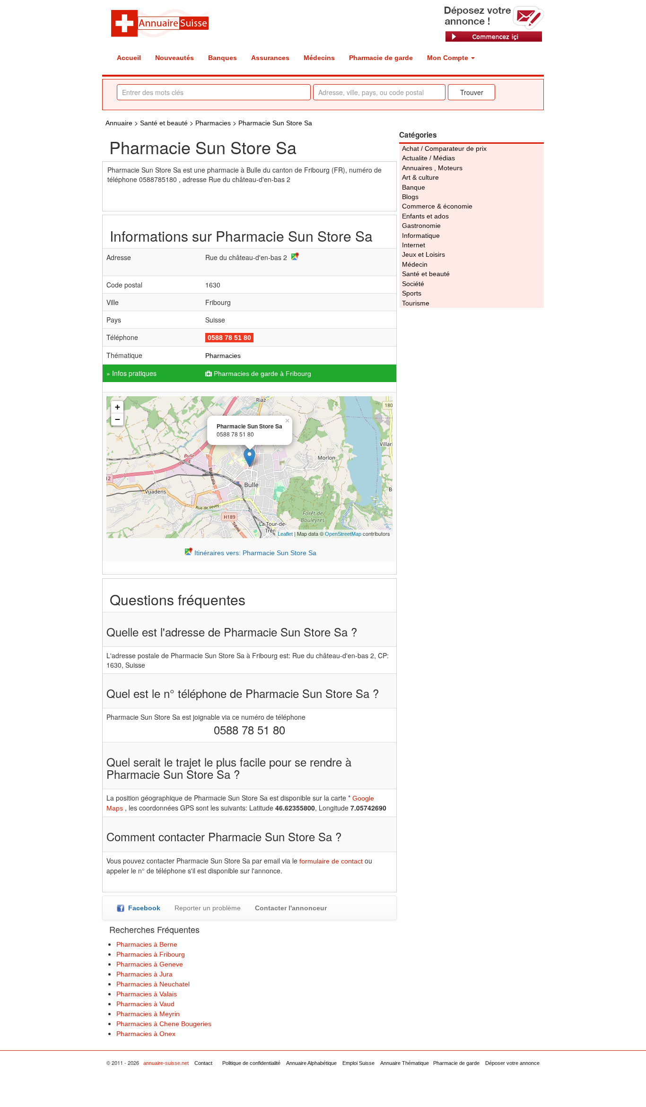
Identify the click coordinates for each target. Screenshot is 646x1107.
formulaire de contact (331, 861)
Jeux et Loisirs (423, 254)
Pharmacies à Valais (146, 994)
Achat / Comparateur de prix (444, 148)
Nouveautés (174, 57)
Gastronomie (421, 225)
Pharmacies (214, 123)
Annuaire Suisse (160, 23)
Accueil (129, 57)
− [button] (117, 419)
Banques (222, 57)
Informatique (421, 235)
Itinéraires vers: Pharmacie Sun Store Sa (254, 553)
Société (413, 284)
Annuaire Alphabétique (311, 1063)
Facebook (142, 908)
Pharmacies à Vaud (145, 1004)
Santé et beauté (164, 123)
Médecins (319, 57)
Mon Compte (448, 57)
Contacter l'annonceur (291, 908)
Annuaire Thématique (404, 1063)
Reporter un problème (208, 908)
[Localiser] (294, 257)
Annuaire (118, 123)
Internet (413, 245)
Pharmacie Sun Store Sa (275, 123)
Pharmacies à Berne (146, 944)
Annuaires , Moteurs (432, 168)
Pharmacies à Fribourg (150, 954)
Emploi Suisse (358, 1063)
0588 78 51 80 (229, 337)
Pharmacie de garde (381, 57)
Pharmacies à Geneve (149, 964)
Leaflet (285, 534)
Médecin (415, 264)
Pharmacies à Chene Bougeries (163, 1024)
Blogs (410, 196)
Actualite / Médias (428, 158)
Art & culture (420, 177)
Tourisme (415, 303)
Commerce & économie (437, 206)
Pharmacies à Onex (145, 1033)
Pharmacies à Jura (144, 974)
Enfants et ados (425, 216)
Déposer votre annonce (512, 1063)
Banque (413, 187)
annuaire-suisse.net (166, 1063)
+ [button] (117, 407)
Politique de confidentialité (251, 1063)
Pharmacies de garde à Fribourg (262, 373)
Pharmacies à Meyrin (148, 1014)
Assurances (270, 57)
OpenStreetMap (343, 534)
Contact (203, 1063)
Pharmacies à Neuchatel (153, 984)
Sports (411, 293)
